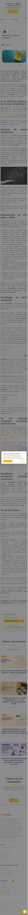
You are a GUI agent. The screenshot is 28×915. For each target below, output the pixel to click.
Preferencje (22, 461)
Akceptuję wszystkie (7, 461)
